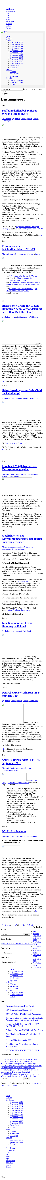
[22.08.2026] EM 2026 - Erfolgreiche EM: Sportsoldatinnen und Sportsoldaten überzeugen (18, 1062)
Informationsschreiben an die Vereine (23, 276)
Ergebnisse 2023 (16, 1108)
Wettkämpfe (6, 121)
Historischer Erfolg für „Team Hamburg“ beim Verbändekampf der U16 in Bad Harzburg (22, 308)
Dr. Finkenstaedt (23, 581)
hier (40, 235)
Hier (3, 381)
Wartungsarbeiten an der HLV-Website (20, 1006)
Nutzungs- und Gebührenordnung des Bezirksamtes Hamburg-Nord (21, 290)
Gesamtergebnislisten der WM (31, 229)
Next (31, 925)
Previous (5, 925)
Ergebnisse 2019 (16, 1117)
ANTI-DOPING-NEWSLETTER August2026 (23, 1014)
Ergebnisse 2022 (16, 1110)
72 (23, 925)
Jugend (13, 254)
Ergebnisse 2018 (16, 972)
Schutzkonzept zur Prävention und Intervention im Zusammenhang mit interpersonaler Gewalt (24, 1019)
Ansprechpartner (16, 993)
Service (38, 254)
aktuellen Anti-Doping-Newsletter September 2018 (21, 782)
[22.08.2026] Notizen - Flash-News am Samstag (19, 1059)
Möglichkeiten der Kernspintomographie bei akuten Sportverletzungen (22, 538)
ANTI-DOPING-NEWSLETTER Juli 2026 (22, 1050)
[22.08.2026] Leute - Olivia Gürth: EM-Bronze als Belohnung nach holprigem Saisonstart (20, 1071)
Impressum (36, 1083)
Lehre (29, 768)
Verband (9, 982)
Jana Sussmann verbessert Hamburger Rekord (17, 624)
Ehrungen (14, 988)
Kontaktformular (16, 995)
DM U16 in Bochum (14, 831)
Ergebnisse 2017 (16, 974)
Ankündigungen (16, 547)
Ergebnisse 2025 (16, 1104)
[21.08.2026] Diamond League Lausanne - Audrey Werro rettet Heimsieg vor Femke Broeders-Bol (20, 1075)
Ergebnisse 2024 (16, 1106)
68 (13, 925)
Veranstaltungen (14, 476)
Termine (36, 934)
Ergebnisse (16, 119)
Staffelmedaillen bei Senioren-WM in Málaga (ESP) (20, 112)
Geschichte (14, 986)
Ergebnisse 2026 (16, 1102)
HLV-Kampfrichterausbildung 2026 (19, 1010)
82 (28, 925)
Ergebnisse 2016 (16, 976)
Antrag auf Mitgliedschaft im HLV (18, 1040)
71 (20, 925)
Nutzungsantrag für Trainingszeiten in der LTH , (19, 279)
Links (12, 997)
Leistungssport (26, 119)
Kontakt (9, 990)
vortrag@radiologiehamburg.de (18, 610)
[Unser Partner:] (17, 944)
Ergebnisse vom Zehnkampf (15, 443)
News (35, 932)
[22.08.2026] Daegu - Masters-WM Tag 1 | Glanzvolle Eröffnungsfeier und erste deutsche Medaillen (21, 1067)
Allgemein (6, 254)
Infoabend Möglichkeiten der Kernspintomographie (19, 468)
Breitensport (6, 119)
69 (16, 925)
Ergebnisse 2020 (16, 1115)
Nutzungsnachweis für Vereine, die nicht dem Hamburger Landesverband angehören (23, 283)
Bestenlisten (14, 978)
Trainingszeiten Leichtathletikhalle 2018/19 (18, 247)
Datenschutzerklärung (9, 1085)
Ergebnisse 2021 (16, 1112)
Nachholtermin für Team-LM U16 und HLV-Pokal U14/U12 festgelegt (22, 1025)
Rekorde (13, 980)
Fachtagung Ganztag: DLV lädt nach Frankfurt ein (24, 1030)
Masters (35, 119)
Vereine (13, 984)
